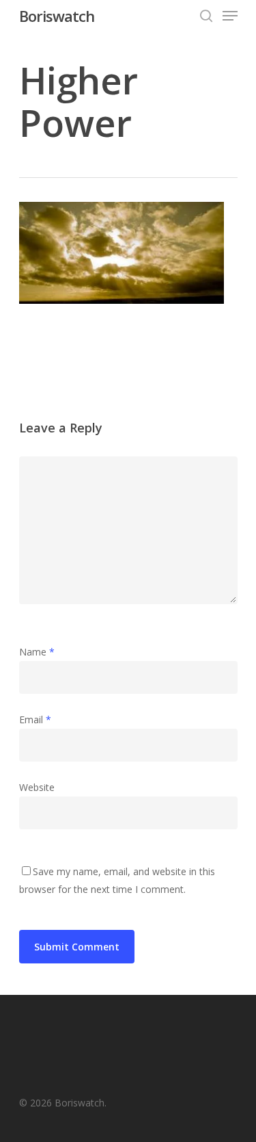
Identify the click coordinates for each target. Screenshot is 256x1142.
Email (35, 719)
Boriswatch (56, 15)
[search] (206, 15)
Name (37, 651)
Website (37, 787)
